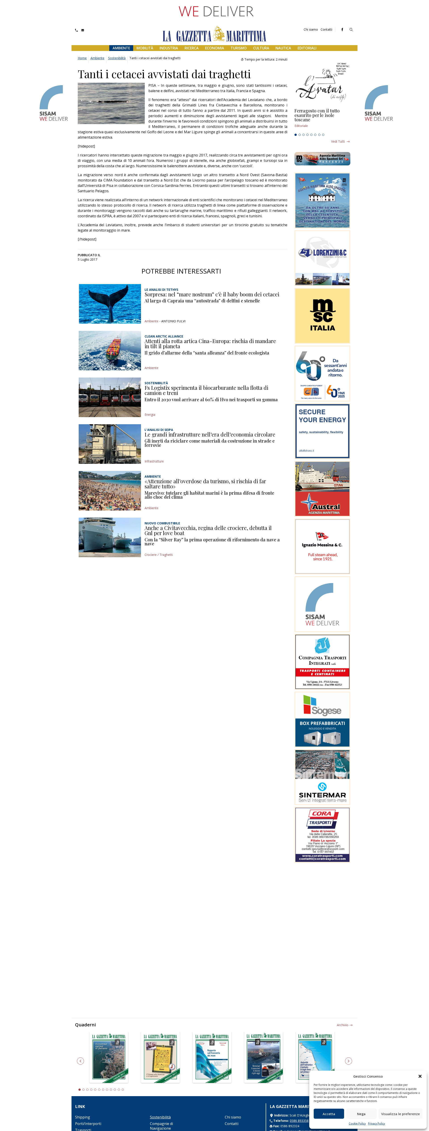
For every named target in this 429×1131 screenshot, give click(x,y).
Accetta (329, 1114)
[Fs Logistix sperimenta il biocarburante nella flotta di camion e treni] (110, 397)
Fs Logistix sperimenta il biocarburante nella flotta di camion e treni (206, 390)
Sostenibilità (117, 58)
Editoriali (307, 48)
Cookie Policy (357, 1123)
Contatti (326, 29)
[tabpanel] (322, 120)
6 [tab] (315, 135)
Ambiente (121, 48)
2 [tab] (300, 135)
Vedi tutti (338, 141)
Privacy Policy (376, 1123)
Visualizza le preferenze (400, 1114)
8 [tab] (323, 135)
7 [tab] (319, 135)
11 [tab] (119, 1090)
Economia (214, 48)
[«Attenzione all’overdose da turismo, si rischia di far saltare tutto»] (110, 491)
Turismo (239, 48)
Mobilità (145, 48)
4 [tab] (307, 135)
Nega (361, 1114)
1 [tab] (295, 135)
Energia (150, 414)
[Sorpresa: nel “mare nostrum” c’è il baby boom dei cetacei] (110, 304)
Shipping (82, 1117)
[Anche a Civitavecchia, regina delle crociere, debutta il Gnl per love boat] (110, 537)
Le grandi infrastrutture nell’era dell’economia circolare (210, 434)
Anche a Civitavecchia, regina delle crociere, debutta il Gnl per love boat (208, 530)
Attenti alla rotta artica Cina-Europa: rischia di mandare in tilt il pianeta (210, 343)
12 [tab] (123, 1090)
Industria (169, 48)
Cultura (261, 48)
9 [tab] (111, 1090)
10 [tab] (115, 1090)
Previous (80, 1061)
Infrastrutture (154, 461)
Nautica (283, 48)
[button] (420, 1076)
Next (348, 1061)
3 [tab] (304, 135)
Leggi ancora (322, 120)
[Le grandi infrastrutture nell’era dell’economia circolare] (110, 444)
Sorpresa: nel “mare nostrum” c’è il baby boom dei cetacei (212, 294)
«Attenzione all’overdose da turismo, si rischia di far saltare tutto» (205, 483)
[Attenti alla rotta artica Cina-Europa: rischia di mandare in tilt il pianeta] (110, 350)
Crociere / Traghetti (159, 555)
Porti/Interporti (88, 1123)
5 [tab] (311, 135)
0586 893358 (299, 1120)
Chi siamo (311, 29)
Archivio (342, 1025)
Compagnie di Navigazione (161, 1126)
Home (82, 58)
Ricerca (192, 48)
